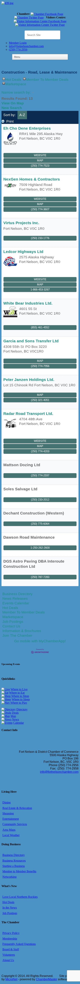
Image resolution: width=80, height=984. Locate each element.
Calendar (18, 722)
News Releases (15, 598)
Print (10, 121)
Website (40, 155)
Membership (9, 938)
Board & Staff (10, 949)
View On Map (12, 103)
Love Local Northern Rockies (20, 896)
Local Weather (11, 835)
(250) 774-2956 (18, 49)
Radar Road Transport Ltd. (28, 413)
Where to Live (19, 689)
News (15, 719)
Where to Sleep (21, 699)
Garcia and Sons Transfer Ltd (31, 341)
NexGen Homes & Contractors (31, 179)
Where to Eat (17, 692)
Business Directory (17, 594)
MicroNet (11, 979)
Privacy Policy (11, 933)
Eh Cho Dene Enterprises (27, 128)
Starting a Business (13, 866)
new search (11, 108)
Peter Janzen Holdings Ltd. (28, 379)
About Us (8, 960)
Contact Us (11, 626)
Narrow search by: (16, 92)
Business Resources (14, 860)
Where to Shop (20, 696)
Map (40, 160)
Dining (6, 802)
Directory (22, 709)
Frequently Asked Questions (19, 944)
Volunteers (8, 954)
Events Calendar (15, 603)
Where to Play (18, 702)
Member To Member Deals (47, 79)
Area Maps (8, 829)
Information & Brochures (21, 631)
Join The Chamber (17, 635)
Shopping (8, 813)
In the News (9, 907)
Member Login (18, 42)
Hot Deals (13, 79)
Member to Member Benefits (19, 871)
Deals (15, 712)
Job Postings (12, 621)
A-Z (22, 115)
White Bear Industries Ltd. (27, 303)
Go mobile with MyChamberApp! (40, 641)
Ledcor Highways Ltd (23, 251)
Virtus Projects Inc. (21, 223)
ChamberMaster (46, 979)
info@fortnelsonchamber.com (26, 46)
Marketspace (15, 83)
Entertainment (10, 818)
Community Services (14, 824)
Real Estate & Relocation (17, 808)
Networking (9, 876)
